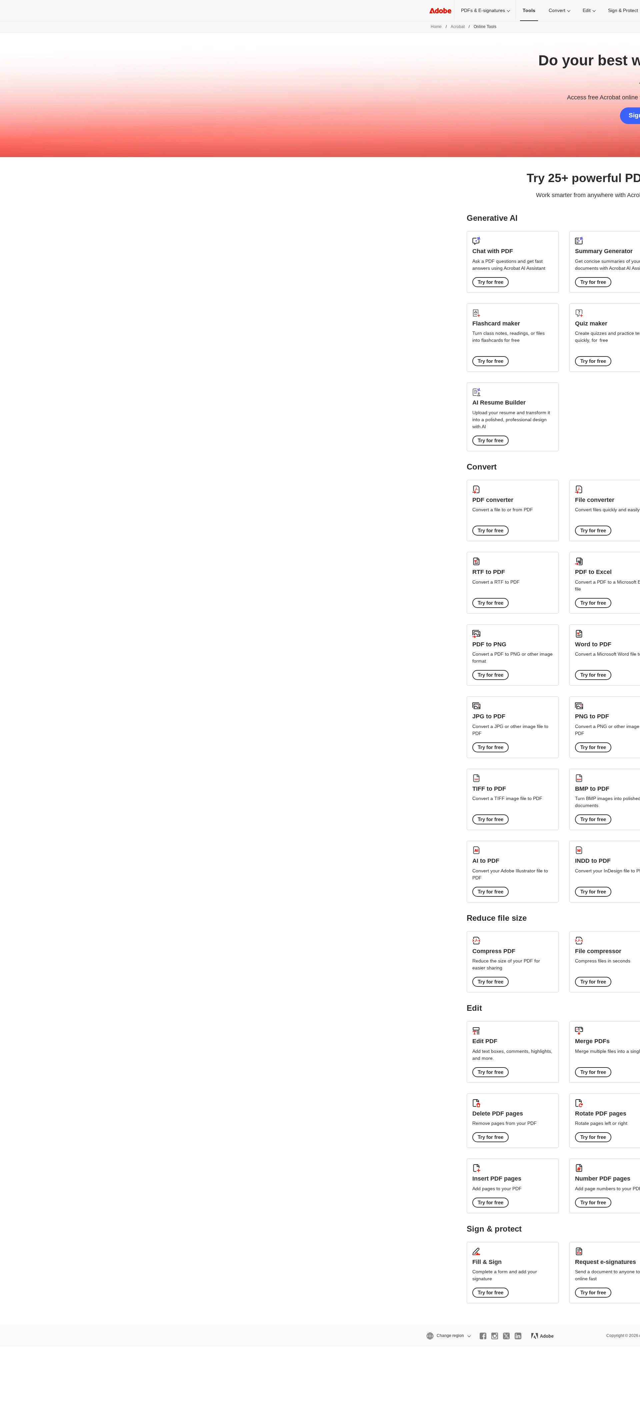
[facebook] (483, 1336)
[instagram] (494, 1336)
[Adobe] (440, 10)
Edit (587, 10)
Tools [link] (529, 10)
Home (436, 26)
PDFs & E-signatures (483, 10)
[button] (448, 1335)
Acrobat (458, 26)
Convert (557, 10)
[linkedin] (518, 1336)
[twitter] (506, 1336)
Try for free (490, 282)
